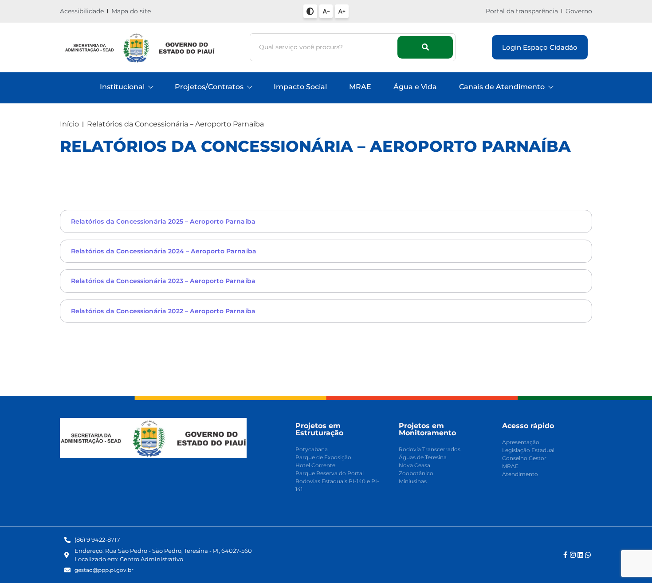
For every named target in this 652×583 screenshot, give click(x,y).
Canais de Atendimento (502, 87)
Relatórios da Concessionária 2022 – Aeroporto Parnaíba (163, 311)
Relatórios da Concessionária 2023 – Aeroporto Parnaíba (163, 281)
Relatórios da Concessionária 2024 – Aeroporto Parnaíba (163, 251)
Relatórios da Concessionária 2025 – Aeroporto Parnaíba (163, 221)
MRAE (360, 87)
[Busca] (425, 47)
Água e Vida (415, 87)
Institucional (122, 87)
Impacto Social (300, 87)
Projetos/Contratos (209, 87)
